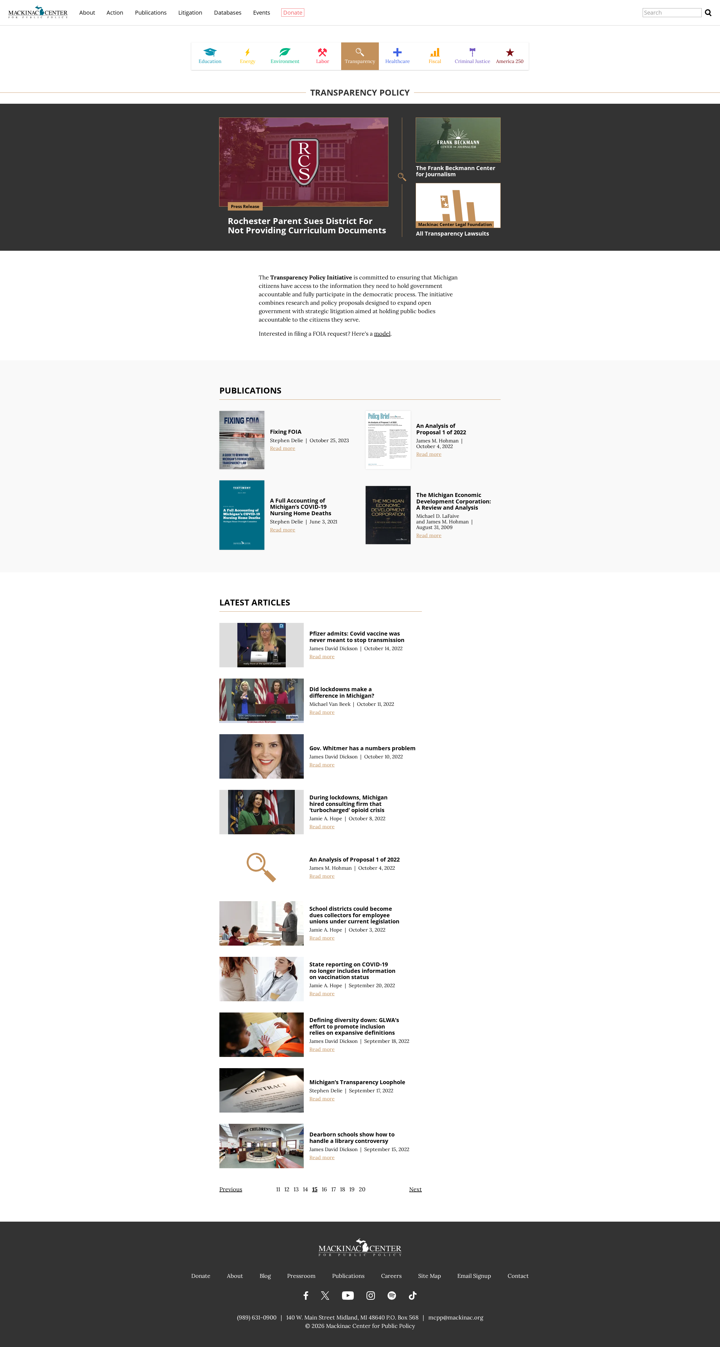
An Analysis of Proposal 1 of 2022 (441, 429)
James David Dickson (333, 648)
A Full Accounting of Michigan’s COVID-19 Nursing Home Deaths (300, 507)
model (382, 333)
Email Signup (474, 1275)
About (87, 12)
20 (362, 1189)
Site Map (429, 1275)
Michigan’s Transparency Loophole (357, 1082)
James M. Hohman (437, 440)
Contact (518, 1275)
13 (296, 1189)
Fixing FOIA (286, 431)
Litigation (190, 12)
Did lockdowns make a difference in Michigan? (341, 692)
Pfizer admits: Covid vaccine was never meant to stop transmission (356, 637)
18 (342, 1189)
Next (415, 1189)
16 (324, 1189)
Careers (391, 1275)
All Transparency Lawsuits (452, 233)
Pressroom (301, 1275)
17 (333, 1189)
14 (305, 1189)
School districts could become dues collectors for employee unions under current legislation (354, 915)
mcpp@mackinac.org (455, 1317)
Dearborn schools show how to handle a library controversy (352, 1138)
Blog (265, 1275)
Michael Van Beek (329, 704)
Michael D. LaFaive (437, 516)
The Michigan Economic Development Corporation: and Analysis (453, 501)
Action (115, 12)
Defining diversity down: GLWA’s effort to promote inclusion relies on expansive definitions (354, 1026)
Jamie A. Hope (325, 818)
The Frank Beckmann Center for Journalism (455, 171)
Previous (230, 1189)
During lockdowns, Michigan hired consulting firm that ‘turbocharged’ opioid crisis (348, 804)
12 (286, 1189)
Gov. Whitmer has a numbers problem (362, 748)
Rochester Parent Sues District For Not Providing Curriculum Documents (307, 225)
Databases (228, 12)
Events (261, 12)
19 (352, 1189)
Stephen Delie (286, 440)
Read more (282, 448)
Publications (151, 12)
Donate (292, 12)
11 (278, 1189)
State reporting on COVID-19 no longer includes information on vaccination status (352, 970)
